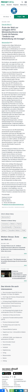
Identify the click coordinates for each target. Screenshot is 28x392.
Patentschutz (17, 227)
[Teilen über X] (7, 390)
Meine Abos (23, 4)
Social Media (17, 386)
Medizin (13, 223)
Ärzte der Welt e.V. (7, 24)
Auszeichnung (6, 344)
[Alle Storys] (14, 13)
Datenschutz (5, 384)
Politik (23, 230)
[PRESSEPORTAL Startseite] (7, 2)
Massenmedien (7, 355)
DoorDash (5, 334)
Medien (5, 358)
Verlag (4, 352)
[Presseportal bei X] (12, 377)
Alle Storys (6, 16)
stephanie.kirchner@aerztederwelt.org (13, 204)
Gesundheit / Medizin (14, 230)
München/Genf (6, 42)
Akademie (4, 383)
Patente (19, 223)
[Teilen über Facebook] (2, 390)
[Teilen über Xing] (16, 390)
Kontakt (4, 381)
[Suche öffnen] (22, 2)
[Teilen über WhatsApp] (11, 390)
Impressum (5, 379)
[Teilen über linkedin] (21, 390)
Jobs (15, 383)
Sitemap (4, 388)
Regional (15, 4)
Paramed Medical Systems (10, 329)
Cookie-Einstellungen (8, 386)
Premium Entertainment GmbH (11, 322)
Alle (24, 237)
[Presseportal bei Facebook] (10, 377)
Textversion (17, 384)
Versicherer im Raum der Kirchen (11, 315)
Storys (3, 4)
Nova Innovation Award (9, 342)
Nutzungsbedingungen (20, 381)
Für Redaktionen (18, 379)
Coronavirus (5, 223)
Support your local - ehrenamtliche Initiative (14, 332)
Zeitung (5, 360)
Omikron (4, 230)
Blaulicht (9, 4)
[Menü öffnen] (26, 2)
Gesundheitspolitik (7, 227)
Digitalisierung (6, 350)
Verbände (5, 347)
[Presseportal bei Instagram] (14, 376)
